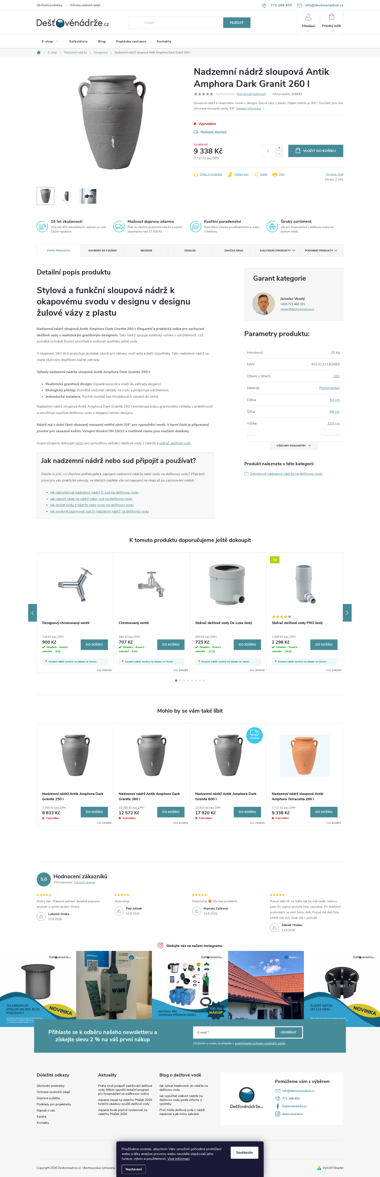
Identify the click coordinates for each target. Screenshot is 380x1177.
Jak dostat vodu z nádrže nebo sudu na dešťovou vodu (91, 505)
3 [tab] (184, 680)
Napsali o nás (46, 1110)
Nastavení (134, 1169)
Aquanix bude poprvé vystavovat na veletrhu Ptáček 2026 (122, 1112)
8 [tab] (204, 680)
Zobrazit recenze (84, 882)
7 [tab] (200, 680)
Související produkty (275, 250)
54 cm (335, 399)
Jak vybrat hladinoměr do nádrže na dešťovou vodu (183, 1088)
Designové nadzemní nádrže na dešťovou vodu (286, 473)
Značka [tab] (233, 250)
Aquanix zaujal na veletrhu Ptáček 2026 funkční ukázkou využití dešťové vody (125, 1102)
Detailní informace (248, 108)
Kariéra (41, 1116)
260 (336, 376)
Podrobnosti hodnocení (251, 94)
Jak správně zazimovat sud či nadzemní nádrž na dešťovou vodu (99, 511)
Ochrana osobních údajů (85, 5)
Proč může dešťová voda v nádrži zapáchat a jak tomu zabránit (182, 1112)
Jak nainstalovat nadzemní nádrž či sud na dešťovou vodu (94, 492)
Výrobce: (334, 174)
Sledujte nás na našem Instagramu (194, 945)
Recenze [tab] (146, 250)
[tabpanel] (75, 613)
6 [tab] (196, 680)
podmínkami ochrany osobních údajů (260, 1043)
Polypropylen (329, 388)
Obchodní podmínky (49, 5)
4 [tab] (188, 680)
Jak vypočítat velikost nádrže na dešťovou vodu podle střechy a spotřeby (181, 1100)
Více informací (178, 1158)
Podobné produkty (319, 250)
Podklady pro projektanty (54, 1104)
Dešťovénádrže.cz (294, 1106)
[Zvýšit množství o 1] (279, 148)
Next (347, 613)
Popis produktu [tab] (58, 250)
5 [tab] (192, 680)
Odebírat (288, 1032)
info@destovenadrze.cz (298, 1091)
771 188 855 (291, 1098)
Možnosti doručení (214, 132)
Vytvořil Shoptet (333, 1168)
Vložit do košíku (319, 150)
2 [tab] (180, 680)
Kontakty (43, 1123)
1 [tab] (176, 680)
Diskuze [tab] (190, 250)
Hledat (237, 22)
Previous (32, 613)
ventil (79, 443)
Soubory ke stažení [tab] (102, 250)
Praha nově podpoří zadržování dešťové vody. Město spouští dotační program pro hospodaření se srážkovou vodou (125, 1090)
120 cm (333, 423)
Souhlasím (244, 1152)
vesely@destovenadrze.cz (297, 309)
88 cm (335, 411)
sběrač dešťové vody (175, 443)
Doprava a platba (48, 1098)
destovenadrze (292, 1114)
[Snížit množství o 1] (279, 154)
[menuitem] (50, 41)
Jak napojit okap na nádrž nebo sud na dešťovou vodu (91, 498)
